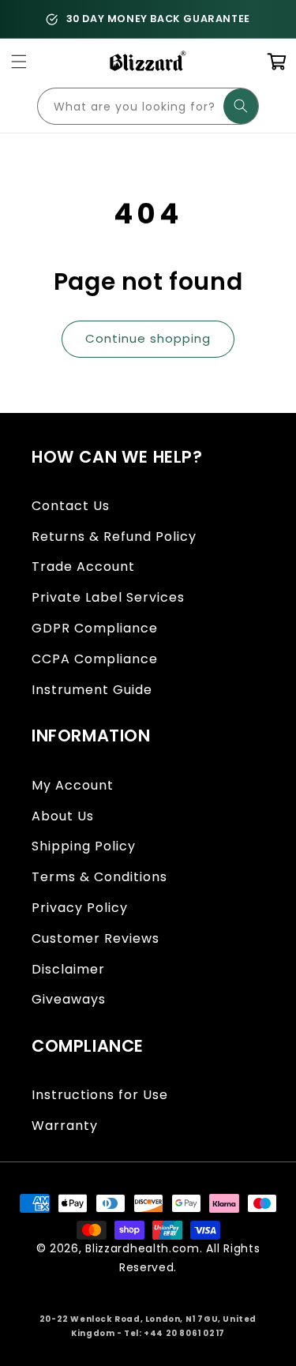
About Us (63, 816)
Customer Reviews (95, 938)
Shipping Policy (84, 846)
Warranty (65, 1125)
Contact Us (71, 506)
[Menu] (19, 62)
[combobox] (147, 106)
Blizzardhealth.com (142, 1248)
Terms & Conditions (99, 877)
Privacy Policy (80, 908)
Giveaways (69, 999)
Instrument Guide (92, 690)
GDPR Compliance (95, 628)
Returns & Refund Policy (114, 536)
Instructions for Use (100, 1095)
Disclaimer (68, 969)
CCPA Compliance (95, 659)
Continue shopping (148, 338)
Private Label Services (108, 597)
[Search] (240, 106)
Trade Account (83, 566)
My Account (73, 785)
